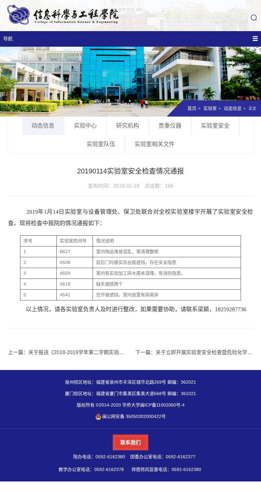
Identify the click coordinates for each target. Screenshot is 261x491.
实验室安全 (215, 126)
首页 (191, 108)
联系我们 (130, 442)
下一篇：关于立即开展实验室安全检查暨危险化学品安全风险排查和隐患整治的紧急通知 (194, 352)
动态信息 (233, 108)
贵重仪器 (170, 126)
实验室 (210, 108)
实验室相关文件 (155, 144)
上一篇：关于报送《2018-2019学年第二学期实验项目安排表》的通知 (67, 352)
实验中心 (85, 126)
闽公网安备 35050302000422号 (134, 416)
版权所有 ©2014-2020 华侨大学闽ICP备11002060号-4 (131, 404)
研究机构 (127, 126)
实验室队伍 (101, 144)
